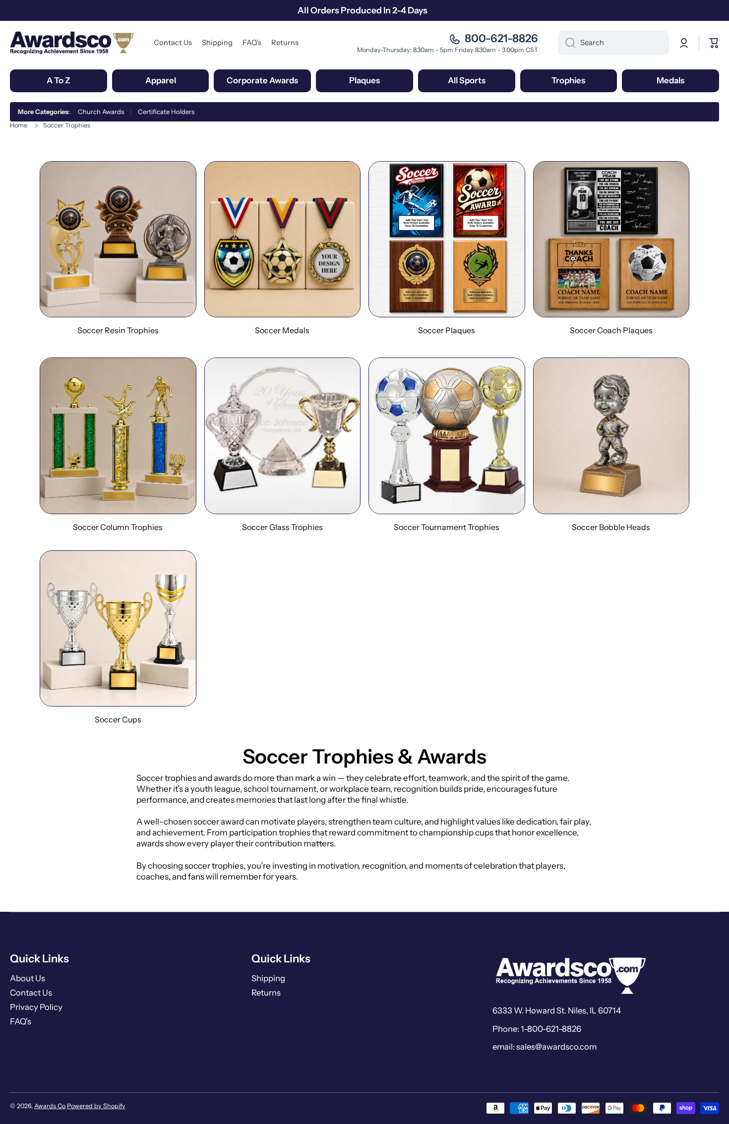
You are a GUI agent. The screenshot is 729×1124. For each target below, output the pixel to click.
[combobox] (613, 43)
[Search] (566, 43)
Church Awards (101, 112)
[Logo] (72, 43)
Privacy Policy (36, 1007)
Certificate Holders (166, 112)
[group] (118, 248)
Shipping (268, 978)
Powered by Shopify (96, 1106)
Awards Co (49, 1106)
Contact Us (31, 993)
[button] (714, 43)
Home (18, 125)
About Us (27, 978)
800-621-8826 (501, 38)
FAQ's (20, 1021)
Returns (266, 993)
